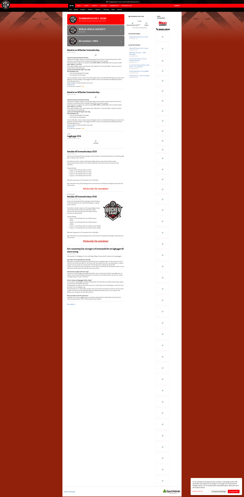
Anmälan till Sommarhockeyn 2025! (82, 151)
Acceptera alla (233, 491)
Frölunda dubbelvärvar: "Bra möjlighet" (139, 71)
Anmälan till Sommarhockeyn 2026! (82, 196)
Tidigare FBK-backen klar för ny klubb (138, 36)
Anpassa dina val (198, 491)
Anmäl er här (70, 84)
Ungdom (94, 5)
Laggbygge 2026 (74, 136)
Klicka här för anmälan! (95, 188)
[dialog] (216, 486)
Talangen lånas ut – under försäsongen (139, 75)
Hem (72, 5)
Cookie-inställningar (69, 491)
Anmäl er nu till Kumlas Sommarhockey (83, 50)
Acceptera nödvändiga (219, 491)
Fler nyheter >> (71, 304)
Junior (86, 5)
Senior (78, 5)
